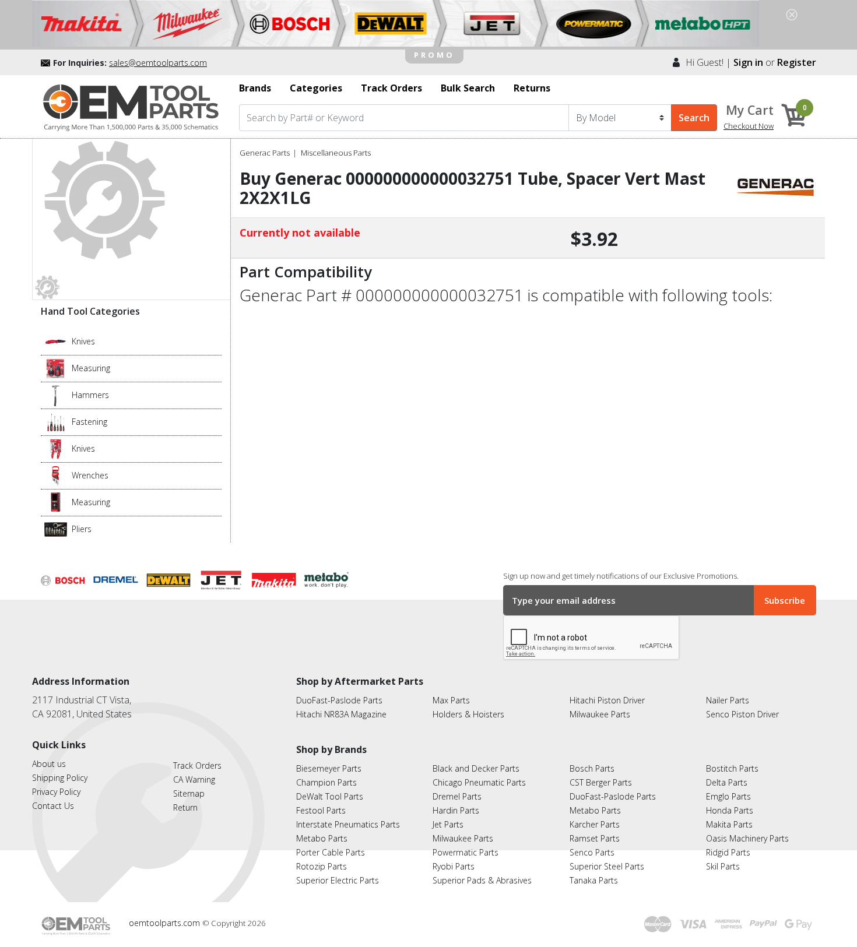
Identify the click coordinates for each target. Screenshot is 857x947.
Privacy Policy (56, 791)
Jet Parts (448, 824)
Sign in (748, 62)
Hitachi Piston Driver (607, 700)
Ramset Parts (595, 838)
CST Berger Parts (601, 782)
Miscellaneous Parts (336, 152)
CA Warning (194, 779)
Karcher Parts (595, 824)
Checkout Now (748, 126)
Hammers (90, 394)
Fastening (89, 421)
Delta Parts (726, 782)
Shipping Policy (59, 777)
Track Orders (197, 765)
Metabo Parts (321, 838)
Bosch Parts (592, 768)
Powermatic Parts (465, 852)
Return (185, 807)
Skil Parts (723, 866)
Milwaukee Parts (600, 714)
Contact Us (53, 805)
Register (796, 62)
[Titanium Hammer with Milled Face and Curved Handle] (55, 394)
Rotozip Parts (321, 866)
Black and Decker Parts (476, 768)
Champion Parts (326, 782)
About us (49, 763)
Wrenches (90, 475)
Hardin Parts (456, 810)
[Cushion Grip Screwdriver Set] (55, 421)
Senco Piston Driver (742, 714)
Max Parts (451, 700)
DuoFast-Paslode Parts (339, 700)
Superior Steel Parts (607, 866)
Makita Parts (729, 824)
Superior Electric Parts (337, 880)
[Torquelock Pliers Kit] (55, 528)
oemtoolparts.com (165, 922)
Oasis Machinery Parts (747, 838)
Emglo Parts (728, 796)
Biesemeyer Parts (328, 768)
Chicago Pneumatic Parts (479, 782)
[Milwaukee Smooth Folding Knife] (55, 448)
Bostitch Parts (732, 768)
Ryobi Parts (454, 866)
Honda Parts (729, 810)
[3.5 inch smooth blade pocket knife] (55, 341)
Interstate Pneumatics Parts (348, 824)
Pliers (82, 528)
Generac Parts (265, 152)
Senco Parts (592, 852)
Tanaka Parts (594, 880)
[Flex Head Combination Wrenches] (55, 475)
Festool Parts (321, 810)
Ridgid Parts (728, 852)
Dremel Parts (457, 796)
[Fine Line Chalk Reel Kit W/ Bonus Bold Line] (55, 367)
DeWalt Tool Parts (329, 796)
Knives (83, 341)
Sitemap (189, 793)
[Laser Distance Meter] (55, 501)
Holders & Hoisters (468, 714)
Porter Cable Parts (330, 852)
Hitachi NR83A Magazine (341, 714)
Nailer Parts (727, 700)
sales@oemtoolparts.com (158, 62)
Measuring (91, 368)
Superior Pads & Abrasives (482, 880)
